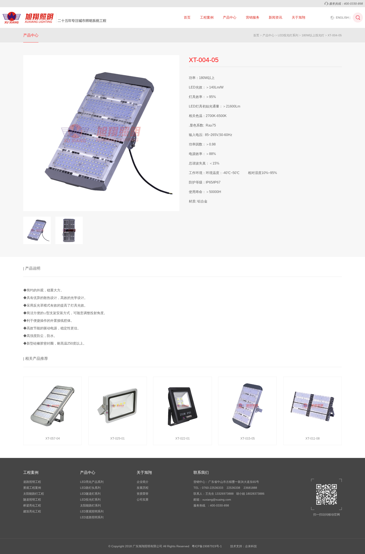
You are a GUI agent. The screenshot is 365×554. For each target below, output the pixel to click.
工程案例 (207, 17)
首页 (187, 17)
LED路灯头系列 (90, 487)
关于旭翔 (298, 17)
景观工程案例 (32, 487)
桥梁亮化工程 (32, 505)
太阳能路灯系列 (90, 505)
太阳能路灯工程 (33, 493)
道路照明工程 (32, 481)
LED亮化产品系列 (92, 481)
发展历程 (142, 487)
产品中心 (229, 17)
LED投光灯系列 (288, 35)
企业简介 (142, 481)
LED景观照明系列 (92, 511)
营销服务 (252, 17)
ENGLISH (343, 17)
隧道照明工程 (32, 499)
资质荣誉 (142, 493)
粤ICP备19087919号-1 (207, 546)
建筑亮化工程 (32, 511)
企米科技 (251, 546)
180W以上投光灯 (313, 35)
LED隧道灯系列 (90, 493)
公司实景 (142, 499)
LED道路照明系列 (92, 517)
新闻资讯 (275, 17)
